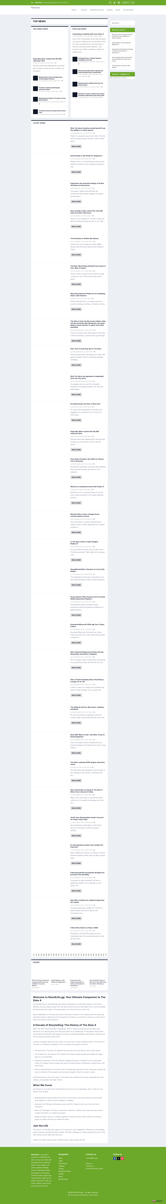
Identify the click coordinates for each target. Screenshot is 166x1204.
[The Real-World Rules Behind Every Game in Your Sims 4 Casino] (50, 277)
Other (90, 133)
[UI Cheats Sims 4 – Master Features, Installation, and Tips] (75, 59)
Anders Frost (38, 63)
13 (66, 956)
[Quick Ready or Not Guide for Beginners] (50, 166)
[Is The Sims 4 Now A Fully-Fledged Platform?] (50, 552)
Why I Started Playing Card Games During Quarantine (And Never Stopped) (86, 653)
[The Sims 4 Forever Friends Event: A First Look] (35, 111)
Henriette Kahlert (45, 114)
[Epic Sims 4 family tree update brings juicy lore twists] (50, 911)
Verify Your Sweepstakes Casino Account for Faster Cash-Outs (87, 818)
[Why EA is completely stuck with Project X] (50, 497)
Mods (117, 10)
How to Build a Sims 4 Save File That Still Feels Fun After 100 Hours (86, 212)
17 (76, 956)
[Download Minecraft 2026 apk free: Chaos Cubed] (50, 635)
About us (89, 1163)
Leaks (61, 1161)
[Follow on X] (118, 1158)
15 (71, 956)
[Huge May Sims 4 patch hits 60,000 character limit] (49, 43)
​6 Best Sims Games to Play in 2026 (84, 928)
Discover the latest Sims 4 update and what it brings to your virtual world (90, 71)
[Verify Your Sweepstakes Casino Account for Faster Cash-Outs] (50, 828)
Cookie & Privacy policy (94, 1169)
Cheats (84, 10)
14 (68, 956)
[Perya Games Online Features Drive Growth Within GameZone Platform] (50, 608)
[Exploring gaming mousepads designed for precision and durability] (50, 883)
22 (88, 956)
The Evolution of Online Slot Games (84, 238)
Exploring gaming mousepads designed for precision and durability (87, 874)
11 (61, 956)
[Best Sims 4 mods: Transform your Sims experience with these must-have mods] (75, 94)
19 (81, 956)
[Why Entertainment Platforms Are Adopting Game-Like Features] (50, 304)
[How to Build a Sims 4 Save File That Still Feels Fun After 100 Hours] (50, 222)
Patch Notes (63, 1163)
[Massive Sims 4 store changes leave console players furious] (35, 78)
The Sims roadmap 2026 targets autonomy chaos (49, 88)
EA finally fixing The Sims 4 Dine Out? (85, 404)
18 (78, 956)
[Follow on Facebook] (114, 1158)
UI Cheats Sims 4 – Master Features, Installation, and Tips (90, 59)
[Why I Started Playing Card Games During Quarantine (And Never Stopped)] (50, 663)
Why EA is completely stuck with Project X (87, 487)
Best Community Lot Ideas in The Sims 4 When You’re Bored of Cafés (86, 791)
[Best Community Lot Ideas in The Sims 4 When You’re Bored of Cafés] (50, 801)
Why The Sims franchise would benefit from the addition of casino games (88, 129)
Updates (96, 36)
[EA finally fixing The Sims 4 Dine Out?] (50, 415)
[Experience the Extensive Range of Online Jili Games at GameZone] (50, 194)
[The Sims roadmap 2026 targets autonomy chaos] (35, 88)
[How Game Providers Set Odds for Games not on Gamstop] (50, 470)
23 (91, 956)
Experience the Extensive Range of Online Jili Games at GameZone (87, 184)
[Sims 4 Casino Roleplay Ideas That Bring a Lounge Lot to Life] (50, 690)
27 (101, 956)
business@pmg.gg (92, 1158)
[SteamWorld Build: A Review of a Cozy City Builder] (50, 580)
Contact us (90, 1166)
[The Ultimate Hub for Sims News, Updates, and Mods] (50, 718)
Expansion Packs (97, 10)
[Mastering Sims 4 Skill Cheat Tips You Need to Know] (75, 84)
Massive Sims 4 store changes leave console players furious (50, 78)
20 (83, 956)
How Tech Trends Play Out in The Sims (85, 349)
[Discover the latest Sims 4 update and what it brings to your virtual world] (75, 71)
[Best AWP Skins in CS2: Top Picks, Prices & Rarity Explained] (50, 745)
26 (98, 956)
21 (86, 956)
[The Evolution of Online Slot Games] (50, 249)
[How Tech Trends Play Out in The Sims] (50, 359)
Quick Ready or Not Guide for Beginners (86, 156)
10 (58, 956)
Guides (110, 10)
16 (73, 956)
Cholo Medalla (44, 80)
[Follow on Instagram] (122, 1158)
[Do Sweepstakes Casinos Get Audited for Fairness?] (50, 856)
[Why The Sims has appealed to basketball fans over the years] (50, 387)
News (73, 10)
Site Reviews (128, 10)
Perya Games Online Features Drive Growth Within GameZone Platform (87, 598)
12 (63, 956)
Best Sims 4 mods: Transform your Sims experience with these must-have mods (91, 94)
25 (96, 956)
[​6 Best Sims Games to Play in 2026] (50, 938)
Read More (76, 146)
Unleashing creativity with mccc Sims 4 (55, 2)
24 (93, 956)
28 (103, 956)
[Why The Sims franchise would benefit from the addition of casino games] (50, 139)
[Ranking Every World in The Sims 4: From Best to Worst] (35, 99)
